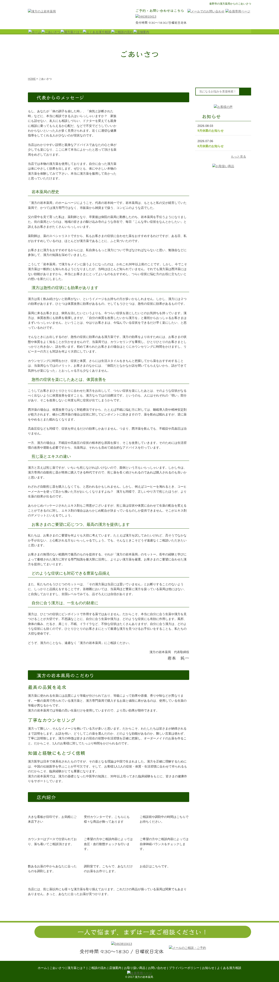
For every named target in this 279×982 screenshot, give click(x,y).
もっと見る (238, 156)
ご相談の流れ (97, 968)
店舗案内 (115, 968)
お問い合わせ (157, 968)
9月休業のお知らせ (210, 130)
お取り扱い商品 (134, 968)
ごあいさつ (57, 968)
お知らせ (208, 968)
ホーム (42, 968)
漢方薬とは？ (76, 968)
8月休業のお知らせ (210, 146)
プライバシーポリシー (184, 968)
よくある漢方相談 (229, 968)
